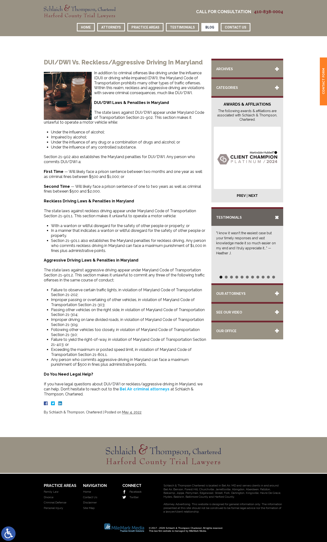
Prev (241, 196)
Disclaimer (90, 502)
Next (253, 196)
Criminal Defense (55, 502)
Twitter (134, 497)
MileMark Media (197, 531)
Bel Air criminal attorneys (144, 389)
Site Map (89, 508)
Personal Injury (53, 508)
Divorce (48, 497)
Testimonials (182, 27)
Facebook (136, 491)
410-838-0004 (268, 12)
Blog (209, 27)
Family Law (51, 491)
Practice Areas (145, 27)
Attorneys (111, 27)
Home (86, 27)
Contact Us (235, 27)
